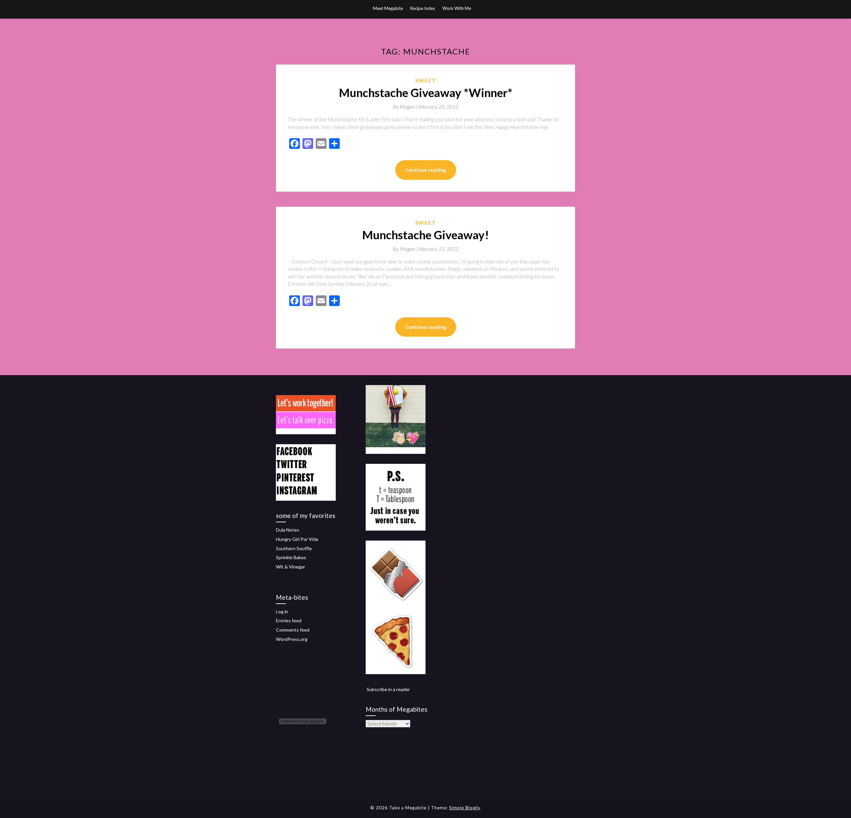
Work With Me (456, 8)
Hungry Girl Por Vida (297, 539)
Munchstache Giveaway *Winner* (425, 92)
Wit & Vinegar (290, 566)
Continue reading (425, 170)
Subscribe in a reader (388, 689)
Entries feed (289, 620)
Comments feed (292, 630)
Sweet (425, 80)
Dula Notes (287, 530)
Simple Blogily (465, 807)
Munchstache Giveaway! (425, 235)
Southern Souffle (294, 548)
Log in (282, 611)
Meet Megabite (388, 8)
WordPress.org (291, 639)
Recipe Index (422, 8)
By (405, 106)
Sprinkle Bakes (291, 557)
